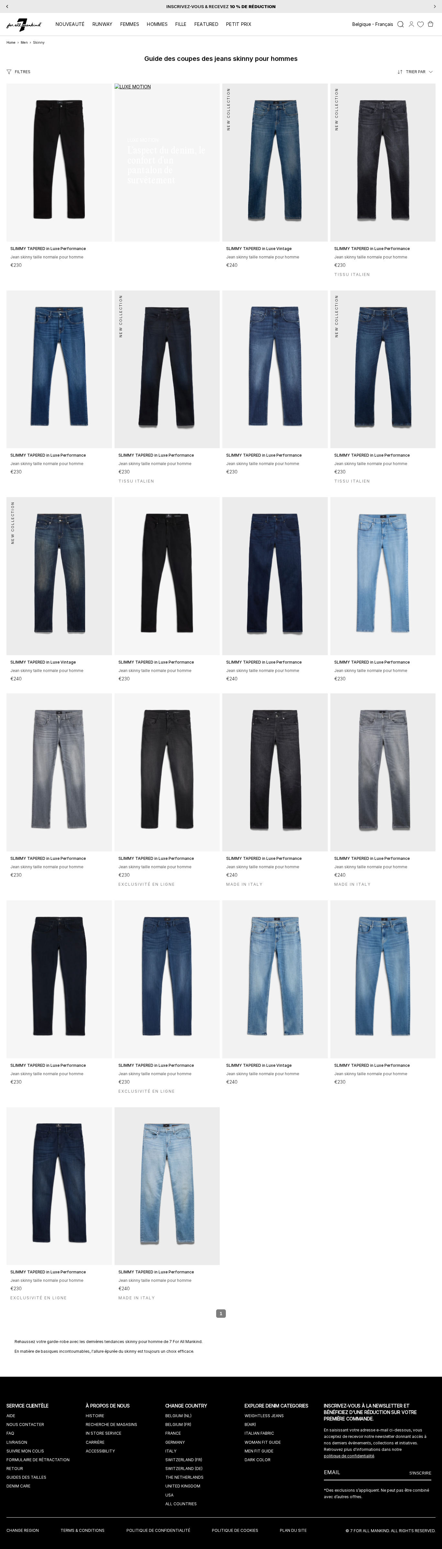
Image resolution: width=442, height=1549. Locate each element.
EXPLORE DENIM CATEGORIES (277, 1405)
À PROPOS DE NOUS (108, 1405)
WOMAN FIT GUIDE (263, 1442)
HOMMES (157, 24)
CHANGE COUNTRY (186, 1405)
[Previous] (7, 6)
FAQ (10, 1433)
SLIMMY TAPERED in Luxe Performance (48, 248)
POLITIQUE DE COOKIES (235, 1530)
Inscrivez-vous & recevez (221, 6)
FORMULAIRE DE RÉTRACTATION (38, 1459)
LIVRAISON (16, 1442)
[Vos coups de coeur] (420, 24)
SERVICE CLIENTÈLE (28, 1405)
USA (169, 1495)
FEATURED (206, 24)
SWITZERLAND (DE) (184, 1468)
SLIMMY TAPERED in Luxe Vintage (259, 248)
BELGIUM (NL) (178, 1415)
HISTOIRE (95, 1415)
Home (11, 42)
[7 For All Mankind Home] (24, 25)
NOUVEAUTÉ (70, 24)
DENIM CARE (18, 1486)
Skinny (39, 42)
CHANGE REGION (22, 1530)
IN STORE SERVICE (103, 1433)
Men (24, 42)
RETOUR (14, 1468)
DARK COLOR (258, 1459)
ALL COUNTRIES (181, 1503)
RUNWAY (103, 24)
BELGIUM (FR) (178, 1424)
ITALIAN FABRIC (259, 1433)
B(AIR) (250, 1424)
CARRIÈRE (95, 1442)
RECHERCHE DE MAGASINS (111, 1424)
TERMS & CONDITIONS (83, 1530)
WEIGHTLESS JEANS (264, 1415)
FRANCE (173, 1433)
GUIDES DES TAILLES (26, 1477)
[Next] (435, 6)
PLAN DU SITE (293, 1530)
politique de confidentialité (349, 1455)
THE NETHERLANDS (184, 1477)
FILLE (181, 24)
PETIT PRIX (238, 24)
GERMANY (175, 1442)
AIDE (10, 1415)
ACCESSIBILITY (100, 1451)
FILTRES (22, 71)
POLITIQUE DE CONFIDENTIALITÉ (158, 1530)
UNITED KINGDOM (182, 1486)
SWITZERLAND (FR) (183, 1459)
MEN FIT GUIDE (259, 1451)
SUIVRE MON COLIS (25, 1451)
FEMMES (129, 24)
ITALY (170, 1451)
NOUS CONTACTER (25, 1424)
